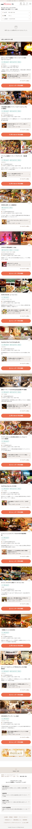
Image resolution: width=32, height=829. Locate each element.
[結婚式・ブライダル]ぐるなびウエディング (9, 774)
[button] (16, 787)
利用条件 (15, 817)
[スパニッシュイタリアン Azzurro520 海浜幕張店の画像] (16, 524)
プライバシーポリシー (23, 817)
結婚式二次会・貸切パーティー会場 (8, 776)
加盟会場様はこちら (17, 819)
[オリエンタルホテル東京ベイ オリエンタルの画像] (16, 573)
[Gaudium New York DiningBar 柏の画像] (16, 333)
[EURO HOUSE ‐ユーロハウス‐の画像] (16, 286)
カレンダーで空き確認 (17, 85)
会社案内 (6, 817)
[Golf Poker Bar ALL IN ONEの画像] (16, 477)
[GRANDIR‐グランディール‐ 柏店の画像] (16, 707)
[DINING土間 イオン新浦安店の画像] (16, 196)
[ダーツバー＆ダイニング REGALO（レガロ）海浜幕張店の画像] (16, 658)
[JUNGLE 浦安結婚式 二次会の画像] (16, 238)
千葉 (17, 776)
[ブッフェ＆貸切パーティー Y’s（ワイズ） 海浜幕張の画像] (16, 147)
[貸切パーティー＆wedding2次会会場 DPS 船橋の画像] (16, 380)
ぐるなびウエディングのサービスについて (12, 822)
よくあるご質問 (25, 822)
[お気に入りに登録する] (29, 55)
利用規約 (11, 817)
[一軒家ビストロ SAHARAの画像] (16, 621)
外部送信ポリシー (8, 819)
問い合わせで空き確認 (17, 134)
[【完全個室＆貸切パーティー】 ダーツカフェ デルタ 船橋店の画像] (16, 98)
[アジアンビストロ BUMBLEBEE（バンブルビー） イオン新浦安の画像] (16, 428)
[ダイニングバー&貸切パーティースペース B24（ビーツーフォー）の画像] (16, 49)
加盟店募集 (25, 819)
